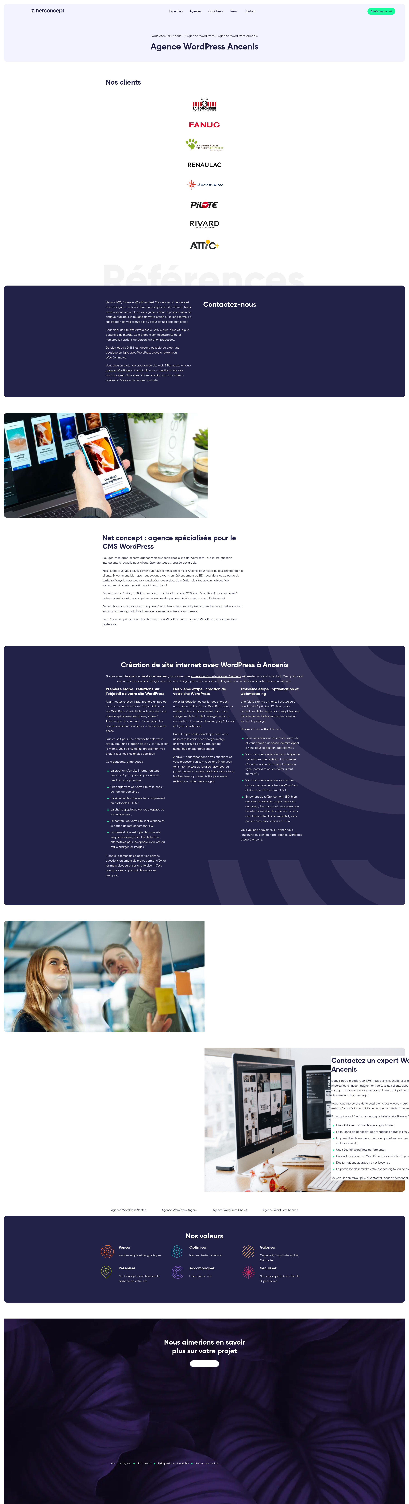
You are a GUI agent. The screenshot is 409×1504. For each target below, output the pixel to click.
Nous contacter (204, 1363)
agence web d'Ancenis (155, 558)
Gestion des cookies (207, 1463)
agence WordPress (118, 370)
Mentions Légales (121, 1463)
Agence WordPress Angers (179, 1210)
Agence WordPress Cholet (229, 1210)
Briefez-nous (379, 11)
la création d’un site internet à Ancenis (216, 676)
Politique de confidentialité (173, 1463)
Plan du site (144, 1463)
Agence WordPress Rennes (280, 1210)
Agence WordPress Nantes (128, 1210)
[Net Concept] (47, 11)
